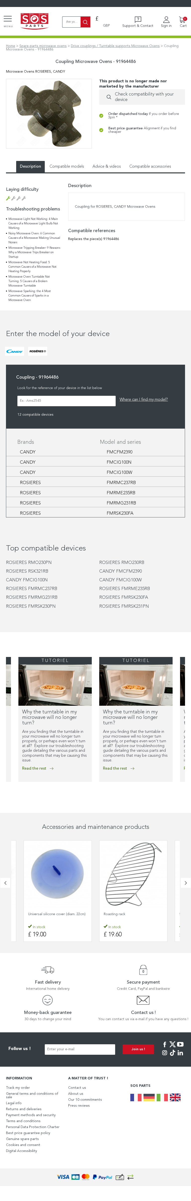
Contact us (77, 1088)
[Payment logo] (95, 1177)
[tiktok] (172, 1056)
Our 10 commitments (85, 1099)
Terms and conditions (23, 1121)
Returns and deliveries (24, 1109)
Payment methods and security (31, 1115)
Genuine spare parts (22, 1139)
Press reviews (79, 1105)
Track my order (18, 1088)
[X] (172, 1048)
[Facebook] (164, 1048)
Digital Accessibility (21, 1151)
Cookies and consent (23, 1145)
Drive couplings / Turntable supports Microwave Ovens (115, 46)
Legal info (14, 1103)
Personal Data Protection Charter (32, 1127)
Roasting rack (114, 914)
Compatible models (66, 167)
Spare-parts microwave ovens (43, 46)
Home (10, 46)
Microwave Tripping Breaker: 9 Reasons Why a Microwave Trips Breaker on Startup (34, 252)
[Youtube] (180, 1048)
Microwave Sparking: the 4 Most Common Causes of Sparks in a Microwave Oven (29, 296)
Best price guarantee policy (28, 1133)
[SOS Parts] (34, 22)
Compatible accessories (150, 167)
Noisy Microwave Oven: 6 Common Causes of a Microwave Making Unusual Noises (34, 238)
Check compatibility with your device (144, 97)
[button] (5, 883)
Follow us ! (19, 1049)
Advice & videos (107, 167)
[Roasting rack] (133, 874)
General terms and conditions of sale (32, 1095)
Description (30, 167)
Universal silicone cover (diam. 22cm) (57, 914)
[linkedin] (180, 1056)
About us (75, 1094)
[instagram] (164, 1056)
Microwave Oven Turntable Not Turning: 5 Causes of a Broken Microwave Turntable (29, 281)
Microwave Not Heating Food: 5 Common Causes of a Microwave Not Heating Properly (32, 267)
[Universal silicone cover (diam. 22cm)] (58, 874)
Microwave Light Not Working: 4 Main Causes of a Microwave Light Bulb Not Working (33, 224)
